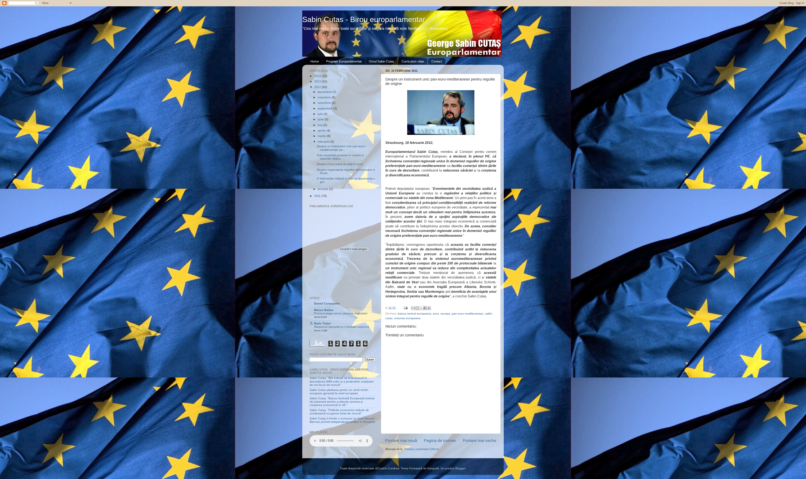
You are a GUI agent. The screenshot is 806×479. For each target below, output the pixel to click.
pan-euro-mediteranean (467, 313)
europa (445, 313)
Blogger (460, 468)
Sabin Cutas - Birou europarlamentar (363, 19)
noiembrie (325, 97)
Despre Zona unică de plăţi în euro (340, 164)
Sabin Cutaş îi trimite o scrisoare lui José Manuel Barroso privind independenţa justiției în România (342, 420)
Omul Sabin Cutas (381, 61)
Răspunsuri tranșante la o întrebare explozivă (341, 326)
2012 (318, 87)
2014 (318, 76)
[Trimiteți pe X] (421, 308)
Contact (436, 61)
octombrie (325, 102)
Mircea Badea (323, 310)
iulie (321, 114)
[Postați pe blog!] (417, 308)
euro (436, 313)
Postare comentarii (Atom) (421, 449)
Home (314, 61)
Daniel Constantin (327, 303)
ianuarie (323, 189)
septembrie (325, 108)
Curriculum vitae (413, 61)
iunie (321, 119)
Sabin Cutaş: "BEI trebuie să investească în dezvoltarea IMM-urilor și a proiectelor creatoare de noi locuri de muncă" (342, 381)
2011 (317, 196)
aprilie (322, 130)
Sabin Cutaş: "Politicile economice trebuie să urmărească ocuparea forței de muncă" (339, 412)
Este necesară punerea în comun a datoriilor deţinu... (340, 157)
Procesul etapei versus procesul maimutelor (340, 313)
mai (320, 125)
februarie (324, 141)
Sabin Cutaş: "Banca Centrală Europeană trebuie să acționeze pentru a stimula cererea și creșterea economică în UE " (342, 402)
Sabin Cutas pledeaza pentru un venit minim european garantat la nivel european (339, 391)
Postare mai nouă (401, 440)
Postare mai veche (479, 440)
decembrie (325, 92)
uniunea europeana (407, 318)
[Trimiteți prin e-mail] (413, 308)
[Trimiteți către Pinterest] (429, 308)
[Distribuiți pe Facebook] (425, 308)
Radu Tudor (322, 323)
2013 (318, 81)
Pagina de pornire (440, 440)
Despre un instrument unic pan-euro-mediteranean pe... (341, 148)
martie (322, 136)
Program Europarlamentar (344, 61)
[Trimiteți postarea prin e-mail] (405, 307)
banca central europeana (414, 313)
